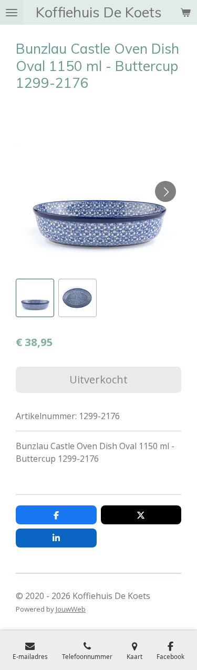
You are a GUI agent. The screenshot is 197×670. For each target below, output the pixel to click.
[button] (35, 298)
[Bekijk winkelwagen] (185, 12)
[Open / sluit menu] (11, 12)
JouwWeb (71, 609)
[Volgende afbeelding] (165, 191)
